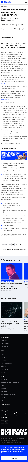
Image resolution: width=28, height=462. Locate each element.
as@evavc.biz (5, 99)
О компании (5, 343)
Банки (3, 385)
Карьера (4, 391)
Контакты (4, 346)
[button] (25, 2)
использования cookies (9, 449)
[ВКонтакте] (6, 422)
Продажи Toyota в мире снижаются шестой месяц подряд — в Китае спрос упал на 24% (11, 324)
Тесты (3, 372)
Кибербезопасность (8, 394)
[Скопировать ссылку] (22, 28)
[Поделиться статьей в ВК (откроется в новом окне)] (15, 28)
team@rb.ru (5, 417)
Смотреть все (5, 404)
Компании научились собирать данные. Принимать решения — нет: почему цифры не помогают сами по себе (11, 286)
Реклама (4, 379)
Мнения (3, 360)
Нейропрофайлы (6, 363)
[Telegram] (2, 422)
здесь (3, 83)
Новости (4, 6)
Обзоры (3, 366)
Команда (4, 340)
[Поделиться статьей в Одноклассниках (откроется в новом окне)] (19, 28)
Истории (4, 357)
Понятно (14, 458)
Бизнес (3, 388)
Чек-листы (4, 369)
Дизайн (3, 397)
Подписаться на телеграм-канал (13, 249)
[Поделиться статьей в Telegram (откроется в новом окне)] (11, 28)
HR (2, 400)
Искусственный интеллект (10, 382)
